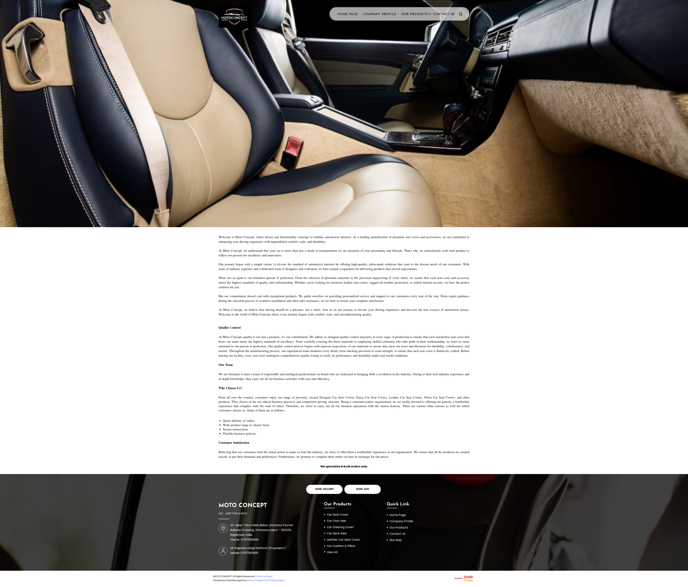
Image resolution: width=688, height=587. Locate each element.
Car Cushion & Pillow (341, 546)
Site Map (396, 540)
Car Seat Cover (337, 515)
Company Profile (379, 14)
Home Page (347, 14)
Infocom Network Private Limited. (266, 580)
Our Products (415, 14)
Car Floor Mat (336, 521)
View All (332, 552)
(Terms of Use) (264, 576)
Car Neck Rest (337, 533)
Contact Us (444, 14)
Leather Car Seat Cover (343, 540)
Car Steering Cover (340, 527)
